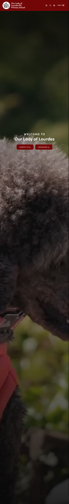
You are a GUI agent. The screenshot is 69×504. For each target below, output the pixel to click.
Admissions (43, 147)
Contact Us (24, 147)
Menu (60, 5)
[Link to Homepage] (15, 5)
